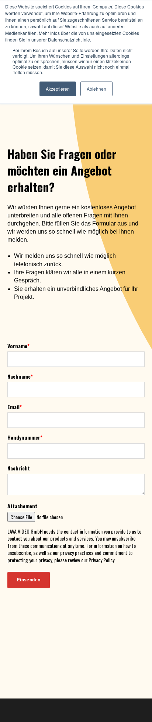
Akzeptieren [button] (58, 89)
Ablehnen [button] (96, 89)
